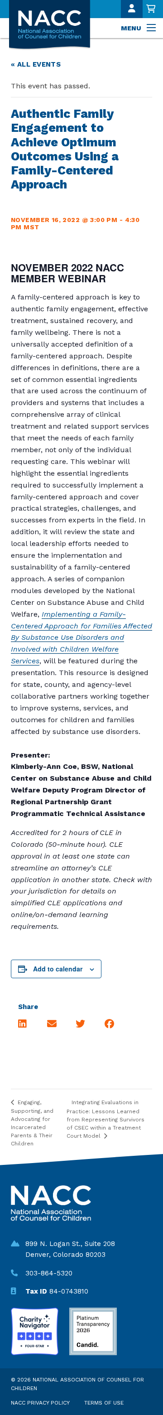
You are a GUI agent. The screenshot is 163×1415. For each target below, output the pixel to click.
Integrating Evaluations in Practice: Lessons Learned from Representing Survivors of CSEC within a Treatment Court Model (105, 1119)
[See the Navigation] (152, 28)
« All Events (36, 64)
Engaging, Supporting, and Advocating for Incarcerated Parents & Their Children (32, 1123)
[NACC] (51, 25)
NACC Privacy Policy (40, 1403)
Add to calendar (57, 968)
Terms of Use (104, 1403)
